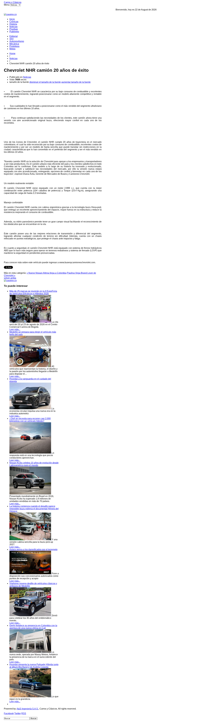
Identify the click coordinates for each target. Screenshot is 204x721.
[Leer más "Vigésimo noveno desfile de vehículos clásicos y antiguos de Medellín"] (30, 615)
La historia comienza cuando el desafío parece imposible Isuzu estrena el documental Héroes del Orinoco (34, 508)
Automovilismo (16, 41)
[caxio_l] (10, 280)
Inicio (12, 19)
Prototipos (14, 46)
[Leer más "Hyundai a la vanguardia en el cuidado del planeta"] (30, 408)
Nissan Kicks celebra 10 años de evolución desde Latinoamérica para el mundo (34, 464)
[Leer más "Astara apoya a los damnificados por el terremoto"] (30, 573)
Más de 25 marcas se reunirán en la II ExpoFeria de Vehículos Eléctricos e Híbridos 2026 (33, 292)
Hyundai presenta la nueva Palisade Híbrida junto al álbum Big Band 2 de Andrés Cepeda (33, 665)
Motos (12, 49)
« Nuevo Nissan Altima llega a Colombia (46, 273)
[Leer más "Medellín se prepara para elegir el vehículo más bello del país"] (30, 366)
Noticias (13, 26)
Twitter (17, 713)
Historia (13, 24)
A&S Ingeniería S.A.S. (27, 709)
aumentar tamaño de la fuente (76, 82)
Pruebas (13, 29)
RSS (23, 713)
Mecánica (14, 44)
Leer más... (14, 329)
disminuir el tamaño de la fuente (45, 82)
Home (12, 53)
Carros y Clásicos (12, 2)
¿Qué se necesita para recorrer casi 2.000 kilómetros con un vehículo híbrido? (30, 419)
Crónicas (13, 21)
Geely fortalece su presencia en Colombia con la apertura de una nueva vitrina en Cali (33, 626)
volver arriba (10, 278)
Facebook (9, 713)
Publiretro (14, 31)
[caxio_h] (10, 14)
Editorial (13, 36)
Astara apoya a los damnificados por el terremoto (33, 549)
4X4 (11, 39)
